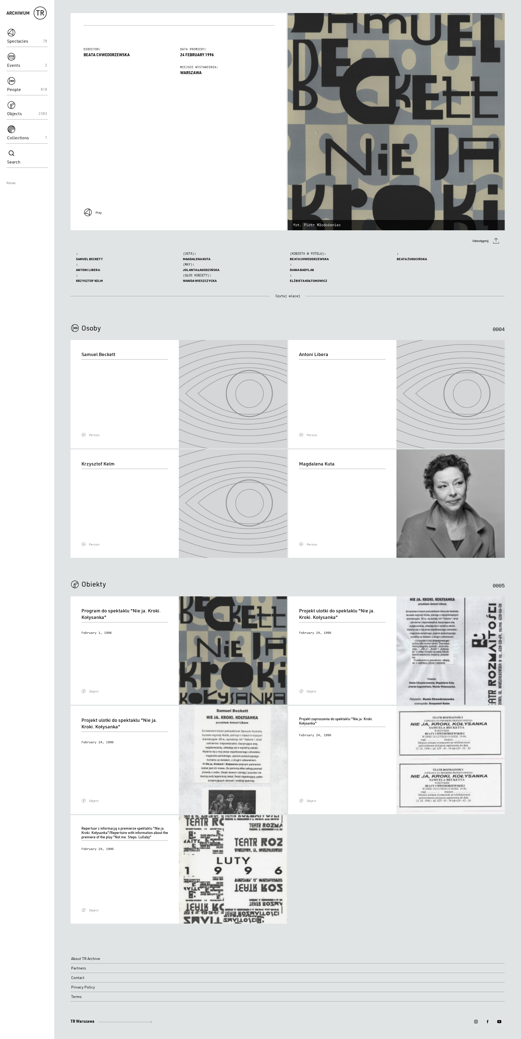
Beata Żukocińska (412, 259)
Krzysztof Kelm (89, 281)
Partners (78, 968)
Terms (76, 996)
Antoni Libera (88, 270)
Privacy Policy (83, 987)
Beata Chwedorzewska (309, 259)
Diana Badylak (302, 270)
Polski (11, 183)
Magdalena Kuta (196, 259)
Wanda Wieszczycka (200, 281)
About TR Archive (85, 958)
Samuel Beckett (89, 259)
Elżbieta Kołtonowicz (308, 281)
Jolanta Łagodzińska (201, 270)
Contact (77, 977)
